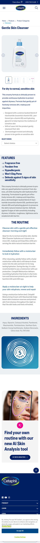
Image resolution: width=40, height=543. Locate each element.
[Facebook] (3, 497)
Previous (3, 56)
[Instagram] (9, 497)
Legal (4, 514)
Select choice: (7, 139)
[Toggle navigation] (4, 8)
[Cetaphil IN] (10, 481)
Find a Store (16, 2)
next (36, 56)
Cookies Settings (19, 537)
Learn (4, 508)
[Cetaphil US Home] (21, 8)
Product (5, 503)
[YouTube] (6, 497)
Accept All (20, 531)
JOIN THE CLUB (30, 2)
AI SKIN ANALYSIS (19, 457)
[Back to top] (36, 470)
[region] (20, 527)
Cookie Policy (6, 526)
